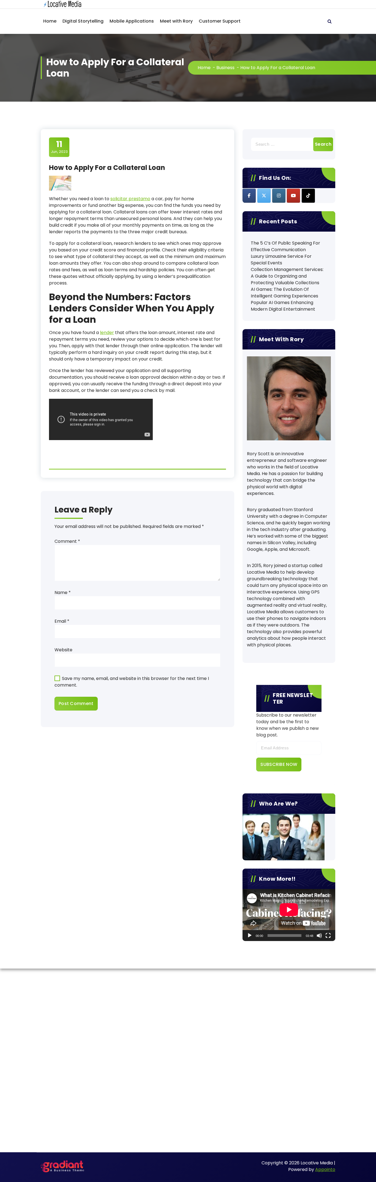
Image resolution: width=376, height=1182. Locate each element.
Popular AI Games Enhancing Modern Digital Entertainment (283, 305)
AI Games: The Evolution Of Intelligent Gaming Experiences (284, 292)
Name (63, 592)
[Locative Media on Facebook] (249, 196)
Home (49, 21)
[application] (289, 915)
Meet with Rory (176, 21)
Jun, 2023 (59, 146)
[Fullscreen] (328, 935)
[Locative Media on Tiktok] (308, 196)
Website (63, 650)
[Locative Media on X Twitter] (264, 196)
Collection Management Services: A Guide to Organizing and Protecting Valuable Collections (287, 276)
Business (225, 67)
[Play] (249, 935)
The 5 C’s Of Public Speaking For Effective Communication (285, 246)
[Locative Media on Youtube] (293, 196)
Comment (67, 541)
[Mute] (319, 935)
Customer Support (220, 21)
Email (62, 621)
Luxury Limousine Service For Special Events (281, 259)
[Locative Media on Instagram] (278, 196)
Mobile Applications (132, 21)
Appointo (325, 1169)
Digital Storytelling (82, 21)
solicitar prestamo (130, 199)
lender (107, 332)
